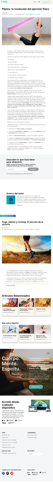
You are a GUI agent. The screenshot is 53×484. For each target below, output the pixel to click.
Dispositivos (5, 437)
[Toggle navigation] (1, 1)
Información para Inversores (9, 453)
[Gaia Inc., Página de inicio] (5, 1)
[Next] (49, 307)
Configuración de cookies (8, 447)
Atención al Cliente (32, 435)
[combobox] (34, 454)
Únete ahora (36, 387)
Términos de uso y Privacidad (9, 442)
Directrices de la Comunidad (9, 440)
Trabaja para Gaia (32, 437)
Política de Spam (6, 445)
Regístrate (33, 169)
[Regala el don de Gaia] (39, 1)
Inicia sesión (46, 1)
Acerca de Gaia (6, 435)
